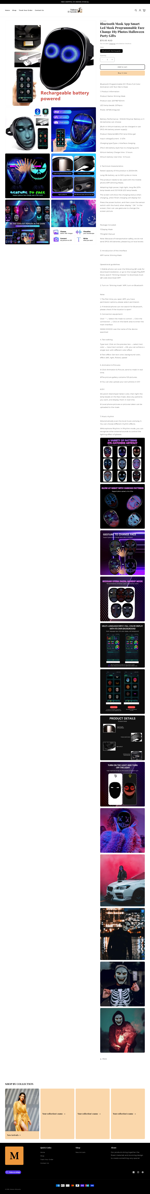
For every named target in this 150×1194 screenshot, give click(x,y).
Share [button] (104, 1059)
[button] (136, 10)
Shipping (112, 43)
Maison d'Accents (15, 1189)
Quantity (103, 55)
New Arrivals (12, 1135)
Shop (42, 1156)
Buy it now (122, 73)
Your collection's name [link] (52, 1114)
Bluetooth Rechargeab (111, 51)
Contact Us (44, 1163)
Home (42, 1152)
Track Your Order (46, 1159)
